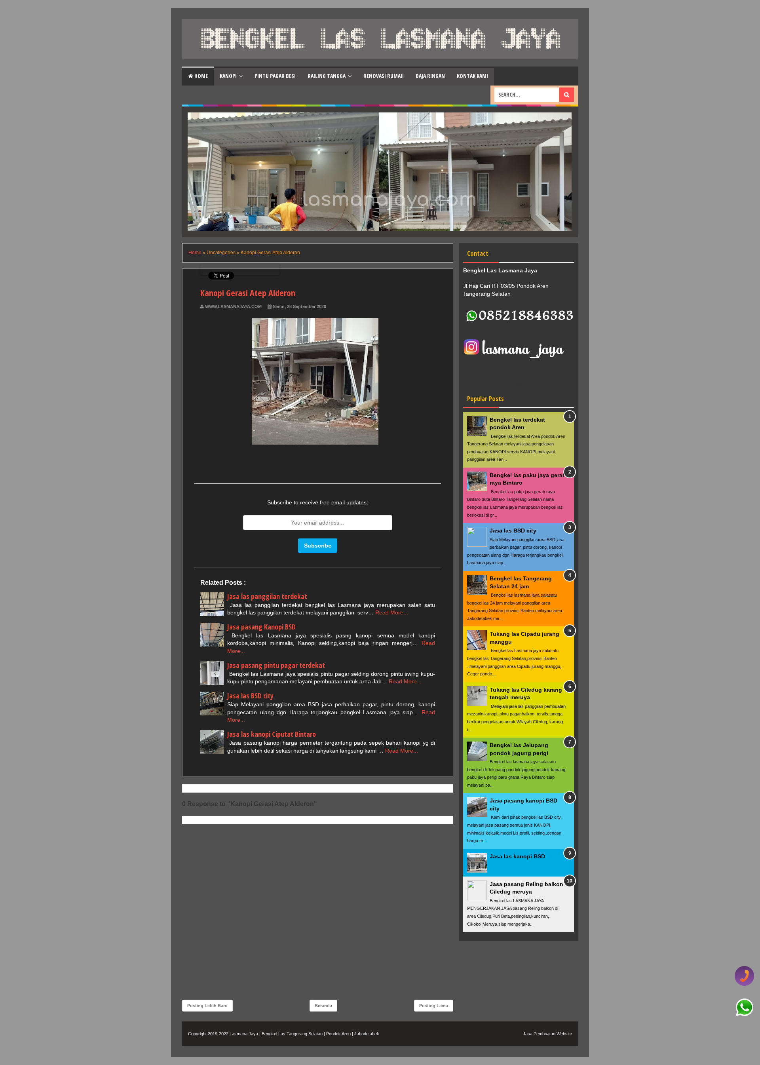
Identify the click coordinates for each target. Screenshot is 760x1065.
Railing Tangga (327, 76)
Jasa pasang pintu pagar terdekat (276, 665)
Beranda (323, 1005)
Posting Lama (433, 1005)
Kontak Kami (472, 76)
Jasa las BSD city (250, 695)
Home (200, 76)
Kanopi (228, 76)
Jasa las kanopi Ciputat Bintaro (271, 734)
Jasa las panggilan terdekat (267, 596)
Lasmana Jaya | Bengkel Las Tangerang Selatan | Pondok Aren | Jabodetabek (304, 1033)
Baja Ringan (430, 76)
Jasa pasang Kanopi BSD (261, 626)
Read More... (391, 612)
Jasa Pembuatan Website (547, 1033)
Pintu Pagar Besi (275, 76)
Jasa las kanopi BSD (517, 856)
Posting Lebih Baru (207, 1005)
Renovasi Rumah (383, 76)
